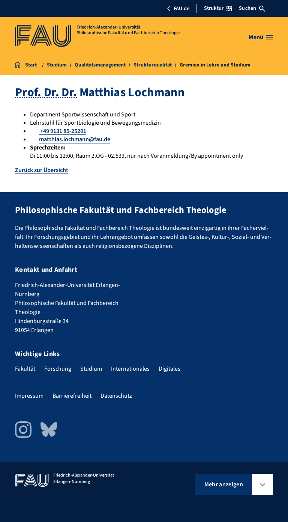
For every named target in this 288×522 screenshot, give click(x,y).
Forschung (57, 369)
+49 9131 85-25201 (62, 131)
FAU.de (181, 8)
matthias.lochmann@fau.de (74, 139)
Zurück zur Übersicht (41, 170)
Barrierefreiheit (72, 396)
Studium (91, 369)
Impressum (29, 396)
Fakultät (25, 369)
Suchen (247, 8)
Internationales (130, 369)
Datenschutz (116, 396)
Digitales (169, 369)
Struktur (214, 8)
